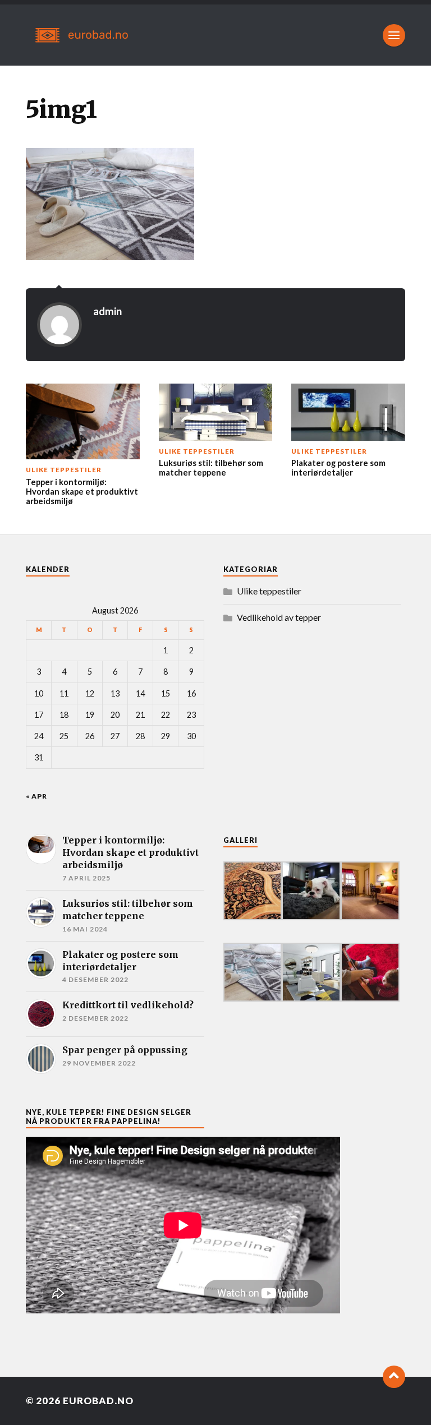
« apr (36, 796)
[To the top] (394, 1377)
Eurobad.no (98, 1400)
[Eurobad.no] (215, 35)
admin (107, 311)
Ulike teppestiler (269, 590)
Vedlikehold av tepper (279, 617)
